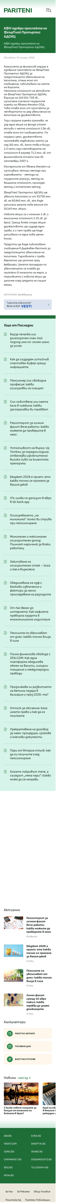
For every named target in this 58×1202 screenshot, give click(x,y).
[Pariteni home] (17, 10)
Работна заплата (25, 1033)
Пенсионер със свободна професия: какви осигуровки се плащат (28, 384)
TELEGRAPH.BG (39, 1167)
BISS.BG (8, 1167)
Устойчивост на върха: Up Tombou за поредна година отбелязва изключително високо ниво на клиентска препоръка (29, 455)
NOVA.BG (9, 1175)
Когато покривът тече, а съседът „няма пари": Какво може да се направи (30, 775)
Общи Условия (42, 1191)
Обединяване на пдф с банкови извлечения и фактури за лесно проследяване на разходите (30, 588)
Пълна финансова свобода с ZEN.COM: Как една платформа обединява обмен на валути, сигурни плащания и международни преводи (30, 663)
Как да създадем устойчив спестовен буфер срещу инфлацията (29, 363)
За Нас (9, 1191)
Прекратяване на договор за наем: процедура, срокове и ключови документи (30, 733)
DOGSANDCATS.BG (41, 1159)
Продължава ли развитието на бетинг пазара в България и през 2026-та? (31, 691)
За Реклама (23, 1191)
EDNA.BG (36, 1135)
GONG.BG (9, 1151)
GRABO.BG (37, 1151)
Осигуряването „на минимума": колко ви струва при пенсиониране (31, 519)
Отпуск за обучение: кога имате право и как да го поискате (28, 712)
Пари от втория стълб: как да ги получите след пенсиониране (30, 754)
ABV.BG (8, 1135)
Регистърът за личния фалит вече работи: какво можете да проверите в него (29, 428)
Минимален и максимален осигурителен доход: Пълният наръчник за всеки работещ (30, 542)
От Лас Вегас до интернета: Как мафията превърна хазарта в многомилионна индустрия (30, 613)
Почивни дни (23, 1046)
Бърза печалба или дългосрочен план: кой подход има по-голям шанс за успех (29, 340)
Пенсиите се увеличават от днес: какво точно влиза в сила (30, 637)
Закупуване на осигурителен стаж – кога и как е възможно (30, 565)
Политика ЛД (13, 1200)
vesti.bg (23, 1078)
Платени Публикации (37, 1200)
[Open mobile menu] (48, 10)
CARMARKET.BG (12, 1159)
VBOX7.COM (10, 1143)
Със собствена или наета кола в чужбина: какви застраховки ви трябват (29, 405)
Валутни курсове (25, 1059)
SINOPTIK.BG (38, 1143)
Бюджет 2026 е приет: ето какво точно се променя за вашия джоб (30, 481)
